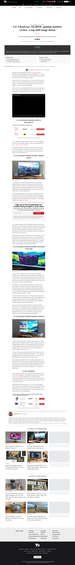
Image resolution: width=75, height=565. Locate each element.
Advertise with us (42, 551)
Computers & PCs (37, 24)
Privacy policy (27, 551)
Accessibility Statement (24, 549)
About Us (44, 549)
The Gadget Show (49, 7)
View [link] (42, 398)
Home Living (36, 4)
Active (30, 4)
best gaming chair (33, 91)
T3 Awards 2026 (39, 7)
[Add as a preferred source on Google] (37, 557)
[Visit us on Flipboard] (52, 1)
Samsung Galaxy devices (34, 534)
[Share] (35, 39)
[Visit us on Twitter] (45, 1)
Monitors (43, 24)
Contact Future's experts (35, 549)
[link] (17, 129)
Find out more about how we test (51, 66)
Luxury (41, 4)
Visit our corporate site (50, 561)
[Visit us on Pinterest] (47, 1)
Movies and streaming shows (34, 536)
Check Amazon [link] (40, 129)
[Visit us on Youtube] (49, 1)
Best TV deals (55, 536)
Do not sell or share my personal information (37, 553)
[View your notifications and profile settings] (62, 2)
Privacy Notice (15, 217)
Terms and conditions (51, 549)
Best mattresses (44, 538)
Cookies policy (34, 551)
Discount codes (56, 538)
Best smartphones (44, 536)
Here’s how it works (51, 41)
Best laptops (43, 532)
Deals (20, 7)
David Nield (32, 69)
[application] (28, 105)
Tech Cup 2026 (59, 7)
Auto (46, 4)
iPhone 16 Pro (31, 532)
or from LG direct (24, 144)
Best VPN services (32, 538)
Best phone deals (56, 532)
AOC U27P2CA (30, 384)
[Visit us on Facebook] (43, 1)
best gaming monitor (36, 72)
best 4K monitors (31, 80)
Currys (13, 144)
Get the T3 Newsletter (29, 7)
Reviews (47, 69)
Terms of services (26, 216)
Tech (27, 4)
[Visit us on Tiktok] (54, 1)
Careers (49, 551)
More (50, 4)
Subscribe (65, 1)
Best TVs (42, 534)
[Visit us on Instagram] (51, 1)
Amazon (18, 144)
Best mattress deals (56, 534)
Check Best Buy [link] (40, 134)
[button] (28, 129)
